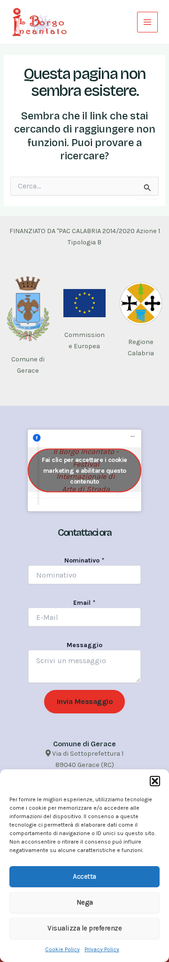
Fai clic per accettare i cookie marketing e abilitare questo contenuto (84, 470)
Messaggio (84, 645)
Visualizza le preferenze (84, 928)
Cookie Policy (62, 949)
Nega (85, 902)
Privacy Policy (101, 949)
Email (84, 603)
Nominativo (84, 560)
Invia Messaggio (84, 701)
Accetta (84, 876)
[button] (155, 781)
